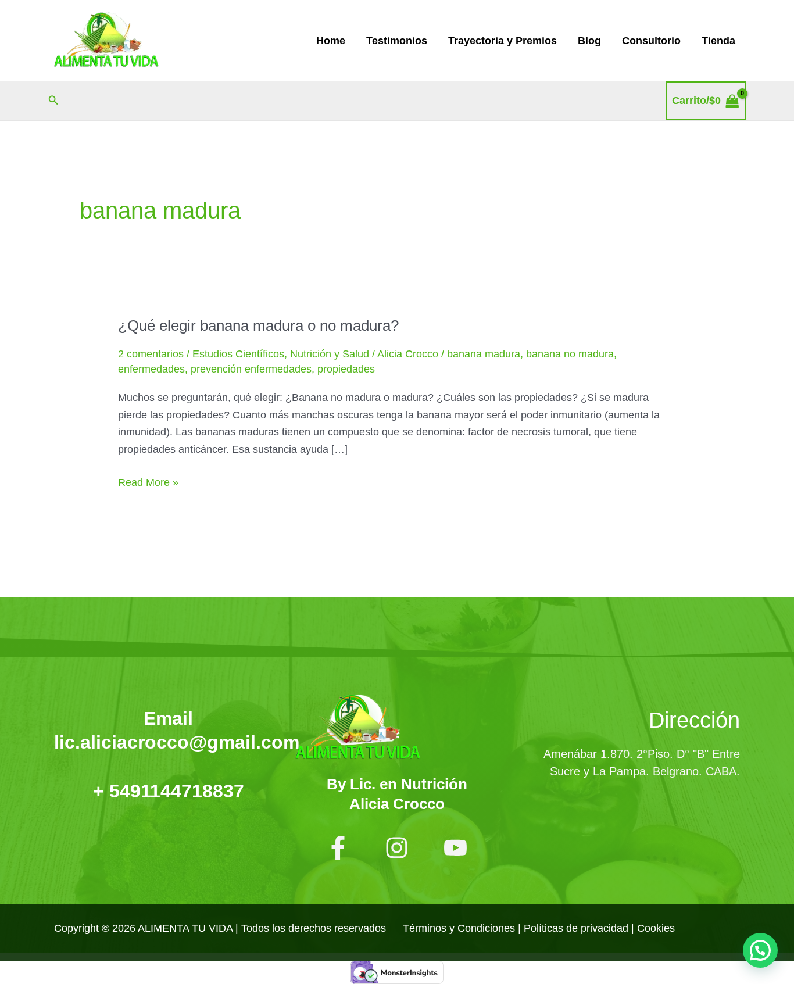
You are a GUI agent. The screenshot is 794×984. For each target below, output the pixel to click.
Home (330, 40)
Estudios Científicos (238, 354)
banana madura (483, 354)
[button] (53, 100)
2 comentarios (151, 354)
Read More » (148, 481)
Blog (589, 40)
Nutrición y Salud (329, 354)
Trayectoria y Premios (502, 40)
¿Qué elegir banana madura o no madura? (258, 325)
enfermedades (151, 369)
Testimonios (396, 40)
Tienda (718, 40)
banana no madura (570, 354)
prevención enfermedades (251, 369)
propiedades (346, 369)
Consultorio (651, 40)
